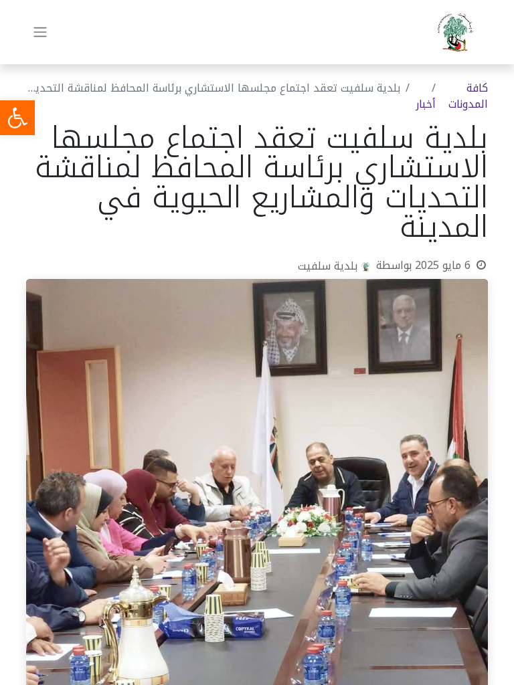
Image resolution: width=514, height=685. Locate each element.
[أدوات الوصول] (17, 117)
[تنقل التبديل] (40, 32)
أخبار (426, 104)
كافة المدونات (468, 96)
